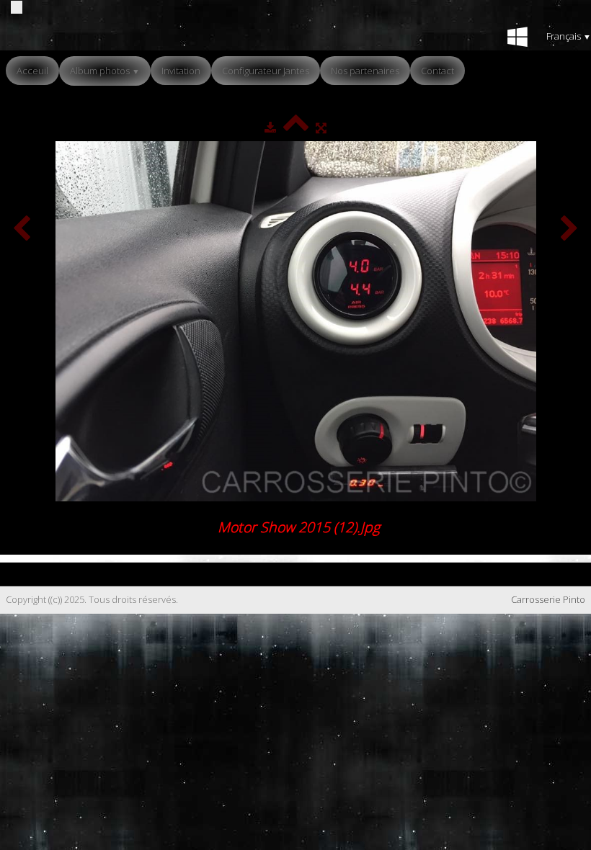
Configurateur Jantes (265, 70)
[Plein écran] (321, 127)
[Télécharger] (270, 127)
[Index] (296, 127)
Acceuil (32, 70)
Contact (437, 70)
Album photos (105, 70)
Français (568, 36)
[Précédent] (22, 229)
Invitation (180, 70)
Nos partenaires (365, 70)
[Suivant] (569, 229)
